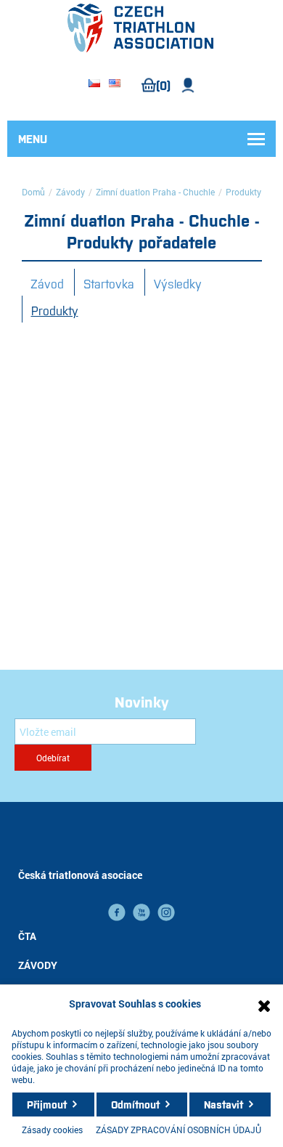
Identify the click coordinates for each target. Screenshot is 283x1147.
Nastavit (223, 1104)
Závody (70, 192)
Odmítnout (135, 1104)
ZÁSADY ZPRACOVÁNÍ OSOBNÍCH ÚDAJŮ (178, 1129)
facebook (117, 912)
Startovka (108, 283)
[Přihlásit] (188, 85)
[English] (115, 84)
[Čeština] (94, 84)
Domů (33, 192)
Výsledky (178, 283)
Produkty (54, 310)
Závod (47, 283)
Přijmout (47, 1104)
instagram (166, 912)
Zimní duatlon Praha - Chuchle (155, 192)
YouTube (141, 912)
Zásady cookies (52, 1129)
